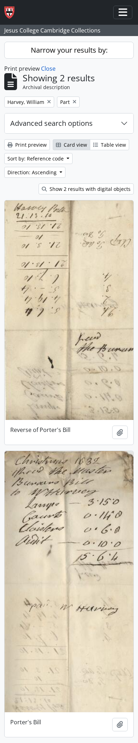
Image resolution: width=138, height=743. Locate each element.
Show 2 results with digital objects (89, 189)
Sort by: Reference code (36, 158)
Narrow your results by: (69, 50)
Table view (112, 144)
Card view (74, 144)
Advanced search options (51, 123)
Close (48, 68)
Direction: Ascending (32, 172)
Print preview (30, 144)
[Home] (12, 13)
